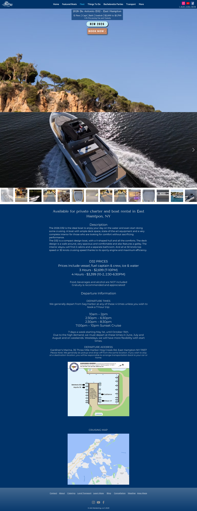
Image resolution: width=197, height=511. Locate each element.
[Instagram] (183, 3)
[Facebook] (192, 3)
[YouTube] (188, 3)
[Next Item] (193, 150)
